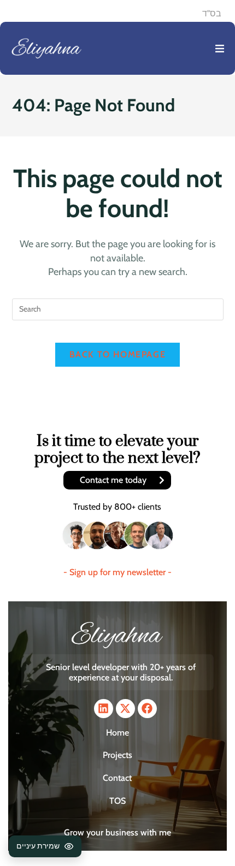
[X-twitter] (125, 708)
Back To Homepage (117, 354)
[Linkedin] (103, 708)
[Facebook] (147, 708)
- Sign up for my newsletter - (117, 572)
